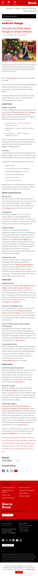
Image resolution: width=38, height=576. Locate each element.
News (3, 451)
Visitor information (24, 487)
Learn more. (19, 340)
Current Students (18, 448)
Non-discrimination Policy (9, 529)
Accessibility (11, 533)
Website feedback (24, 496)
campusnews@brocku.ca (10, 433)
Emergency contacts (8, 487)
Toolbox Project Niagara (20, 239)
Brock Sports (18, 437)
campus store (25, 437)
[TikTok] (21, 540)
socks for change (25, 443)
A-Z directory (7, 545)
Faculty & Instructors (28, 448)
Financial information (8, 498)
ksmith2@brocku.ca (10, 360)
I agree (19, 572)
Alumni (11, 448)
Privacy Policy (31, 569)
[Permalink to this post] (19, 61)
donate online (21, 425)
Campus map (6, 495)
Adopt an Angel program (23, 264)
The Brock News (12, 78)
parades (18, 443)
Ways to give (7, 515)
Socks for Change (11, 390)
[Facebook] (3, 470)
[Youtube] (16, 470)
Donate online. (18, 382)
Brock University (23, 35)
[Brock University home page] (32, 3)
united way (30, 446)
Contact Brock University (26, 490)
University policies (7, 531)
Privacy (4, 533)
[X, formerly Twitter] (7, 470)
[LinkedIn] (13, 540)
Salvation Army (10, 208)
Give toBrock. (7, 505)
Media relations (23, 493)
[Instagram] (11, 470)
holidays (21, 440)
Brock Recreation (10, 437)
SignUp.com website (12, 302)
